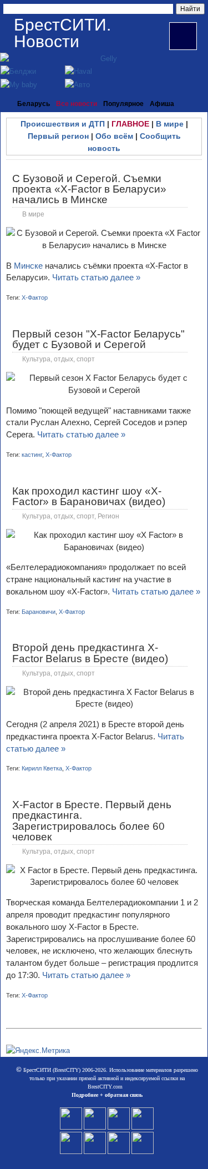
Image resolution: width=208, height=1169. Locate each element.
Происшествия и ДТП (63, 123)
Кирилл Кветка (42, 768)
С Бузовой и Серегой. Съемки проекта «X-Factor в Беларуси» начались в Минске (89, 189)
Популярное (123, 104)
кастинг (32, 454)
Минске (29, 265)
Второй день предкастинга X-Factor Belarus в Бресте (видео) (90, 653)
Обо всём (114, 136)
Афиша (162, 104)
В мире (170, 123)
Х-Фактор (35, 297)
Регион (108, 516)
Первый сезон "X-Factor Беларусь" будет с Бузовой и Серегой (98, 339)
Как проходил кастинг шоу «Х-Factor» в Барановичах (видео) (88, 496)
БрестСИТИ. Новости (62, 33)
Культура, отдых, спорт (58, 359)
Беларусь (33, 104)
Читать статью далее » (96, 277)
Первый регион (58, 136)
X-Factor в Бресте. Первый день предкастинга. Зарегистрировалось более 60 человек (91, 821)
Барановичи (38, 611)
